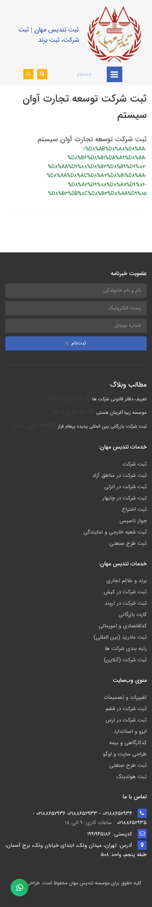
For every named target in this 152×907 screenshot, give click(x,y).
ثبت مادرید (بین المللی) (120, 637)
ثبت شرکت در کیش (125, 592)
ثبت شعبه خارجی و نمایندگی (115, 532)
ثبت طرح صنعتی (128, 543)
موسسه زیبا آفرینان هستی (121, 412)
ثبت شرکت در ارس (126, 720)
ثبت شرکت (135, 464)
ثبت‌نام (78, 343)
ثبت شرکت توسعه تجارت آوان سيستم (92, 139)
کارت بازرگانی (132, 614)
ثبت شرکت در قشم (126, 709)
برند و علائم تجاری (126, 580)
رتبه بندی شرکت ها (126, 648)
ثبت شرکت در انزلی (125, 487)
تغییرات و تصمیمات (125, 697)
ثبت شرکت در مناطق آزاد (119, 475)
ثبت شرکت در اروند (126, 603)
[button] (28, 74)
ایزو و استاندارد (130, 731)
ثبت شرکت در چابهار (125, 498)
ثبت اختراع (134, 509)
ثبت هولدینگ (131, 776)
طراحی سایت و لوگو (125, 754)
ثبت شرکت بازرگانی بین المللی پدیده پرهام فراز (102, 426)
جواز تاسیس (133, 521)
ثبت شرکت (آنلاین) (125, 660)
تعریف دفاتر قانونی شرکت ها (119, 399)
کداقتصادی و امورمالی (123, 626)
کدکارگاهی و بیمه (128, 742)
